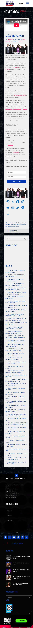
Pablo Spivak (9, 109)
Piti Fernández (16, 67)
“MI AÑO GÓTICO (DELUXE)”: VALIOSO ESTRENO (21, 570)
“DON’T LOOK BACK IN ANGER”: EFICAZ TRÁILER (21, 557)
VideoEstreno (15, 226)
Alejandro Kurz (17, 109)
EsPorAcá (10, 222)
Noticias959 (23, 224)
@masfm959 (13, 497)
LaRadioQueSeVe (16, 222)
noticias (20, 41)
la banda (8, 69)
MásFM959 (13, 224)
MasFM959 (11, 39)
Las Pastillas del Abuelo (20, 95)
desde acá (16, 152)
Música (18, 224)
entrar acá (10, 145)
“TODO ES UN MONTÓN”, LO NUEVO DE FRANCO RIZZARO (21, 577)
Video (10, 226)
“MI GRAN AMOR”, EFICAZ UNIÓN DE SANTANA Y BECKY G (20, 584)
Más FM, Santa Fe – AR (10, 4)
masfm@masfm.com (12, 495)
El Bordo (25, 109)
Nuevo (7, 226)
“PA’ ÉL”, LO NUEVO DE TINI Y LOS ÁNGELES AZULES (22, 564)
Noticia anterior (13, 231)
